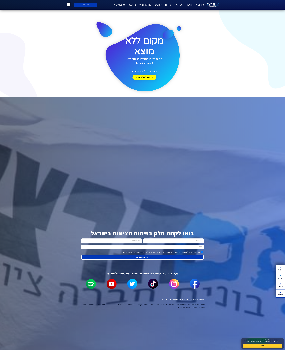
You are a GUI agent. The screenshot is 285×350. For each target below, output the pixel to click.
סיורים (168, 5)
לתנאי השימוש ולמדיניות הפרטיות (135, 252)
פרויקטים (146, 5)
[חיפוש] (280, 268)
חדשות (189, 5)
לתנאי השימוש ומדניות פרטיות (171, 299)
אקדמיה (179, 5)
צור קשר (132, 5)
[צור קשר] (280, 292)
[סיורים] (280, 284)
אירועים (158, 5)
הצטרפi (280, 278)
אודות (201, 5)
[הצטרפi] (280, 276)
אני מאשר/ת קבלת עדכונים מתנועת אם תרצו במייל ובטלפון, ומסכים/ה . (161, 252)
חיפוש (280, 270)
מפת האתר (188, 299)
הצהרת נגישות (198, 299)
